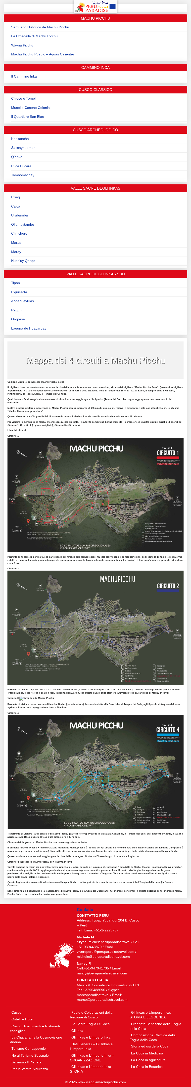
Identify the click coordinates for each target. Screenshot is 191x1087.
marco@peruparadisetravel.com (102, 1000)
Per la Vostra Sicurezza (29, 1069)
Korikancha (20, 139)
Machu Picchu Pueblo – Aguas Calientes (43, 54)
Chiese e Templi (23, 98)
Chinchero (19, 233)
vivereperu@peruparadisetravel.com (105, 952)
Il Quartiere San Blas (27, 117)
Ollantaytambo (22, 224)
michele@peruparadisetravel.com (103, 957)
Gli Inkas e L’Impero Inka (90, 1037)
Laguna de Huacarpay (28, 328)
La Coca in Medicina (147, 1053)
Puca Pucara (21, 166)
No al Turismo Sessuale (30, 1055)
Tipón (15, 283)
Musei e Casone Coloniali (31, 108)
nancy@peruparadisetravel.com (102, 973)
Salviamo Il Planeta (26, 1062)
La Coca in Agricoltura (148, 1060)
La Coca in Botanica (147, 1067)
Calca (15, 206)
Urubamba (19, 215)
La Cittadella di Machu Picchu (34, 36)
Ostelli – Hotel (22, 1019)
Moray (16, 252)
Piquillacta (19, 292)
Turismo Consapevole (28, 1048)
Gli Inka (77, 1031)
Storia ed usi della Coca (149, 1046)
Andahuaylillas (22, 301)
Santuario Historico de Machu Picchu (40, 27)
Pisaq (15, 197)
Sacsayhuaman (23, 148)
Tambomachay (22, 175)
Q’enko (16, 157)
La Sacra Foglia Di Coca (90, 1024)
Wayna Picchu (22, 45)
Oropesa (18, 319)
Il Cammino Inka (24, 76)
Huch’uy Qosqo (23, 261)
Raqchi (16, 310)
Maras (16, 243)
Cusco (16, 1012)
